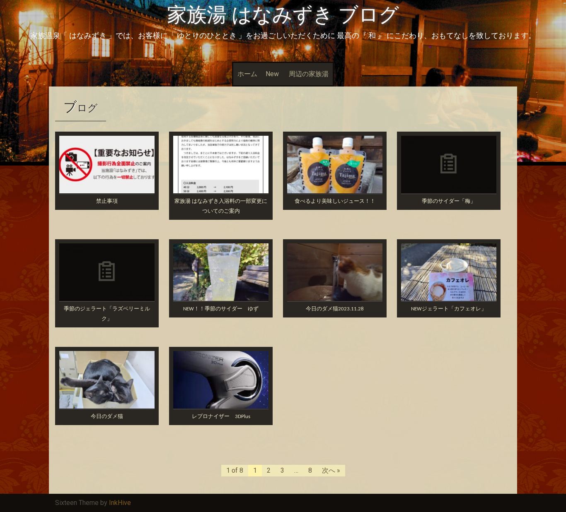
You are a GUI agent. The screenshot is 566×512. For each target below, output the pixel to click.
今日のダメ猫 (107, 416)
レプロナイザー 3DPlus (221, 416)
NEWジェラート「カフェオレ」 (448, 309)
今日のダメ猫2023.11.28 (335, 309)
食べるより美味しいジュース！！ (335, 201)
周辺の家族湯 (309, 74)
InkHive (120, 503)
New (272, 74)
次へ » (331, 470)
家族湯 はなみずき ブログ (283, 14)
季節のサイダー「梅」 (449, 201)
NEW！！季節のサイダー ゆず (221, 309)
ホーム (247, 74)
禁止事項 (107, 201)
